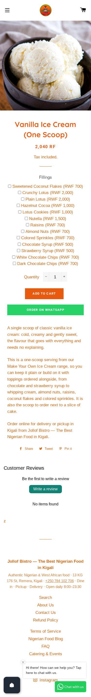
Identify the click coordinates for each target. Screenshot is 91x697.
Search (45, 597)
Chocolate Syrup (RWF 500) (47, 244)
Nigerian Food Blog (45, 639)
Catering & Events (45, 654)
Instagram (48, 680)
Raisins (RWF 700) (47, 225)
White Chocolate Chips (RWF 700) (48, 257)
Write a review (45, 489)
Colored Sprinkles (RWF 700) (47, 238)
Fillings (45, 177)
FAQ (45, 646)
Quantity (31, 277)
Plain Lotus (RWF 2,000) (47, 199)
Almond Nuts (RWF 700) (47, 231)
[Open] (12, 685)
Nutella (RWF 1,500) (47, 218)
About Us (45, 605)
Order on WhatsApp (45, 310)
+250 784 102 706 (59, 581)
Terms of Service (45, 631)
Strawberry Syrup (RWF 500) (47, 250)
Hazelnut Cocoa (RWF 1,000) (47, 205)
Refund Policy (45, 620)
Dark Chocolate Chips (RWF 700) (47, 263)
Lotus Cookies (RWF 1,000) (48, 212)
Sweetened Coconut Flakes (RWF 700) (47, 186)
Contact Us (45, 612)
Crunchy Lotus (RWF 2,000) (47, 192)
